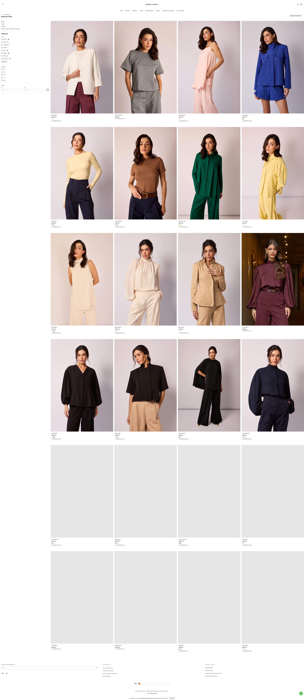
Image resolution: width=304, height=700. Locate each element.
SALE (141, 10)
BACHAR (127, 10)
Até (24, 87)
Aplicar (48, 90)
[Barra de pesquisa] (3, 4)
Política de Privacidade (108, 670)
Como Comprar (180, 10)
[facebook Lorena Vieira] (6, 673)
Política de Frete (106, 676)
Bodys (2, 24)
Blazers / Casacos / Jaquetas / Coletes (10, 28)
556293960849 (209, 667)
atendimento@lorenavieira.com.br (213, 673)
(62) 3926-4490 (209, 670)
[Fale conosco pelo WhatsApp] (301, 693)
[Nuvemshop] (152, 693)
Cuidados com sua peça (168, 10)
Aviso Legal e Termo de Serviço (110, 673)
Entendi (172, 698)
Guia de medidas (149, 10)
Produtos (134, 10)
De (1, 87)
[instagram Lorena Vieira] (2, 673)
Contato (158, 10)
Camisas (3, 26)
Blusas (2, 21)
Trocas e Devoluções (107, 668)
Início (121, 10)
